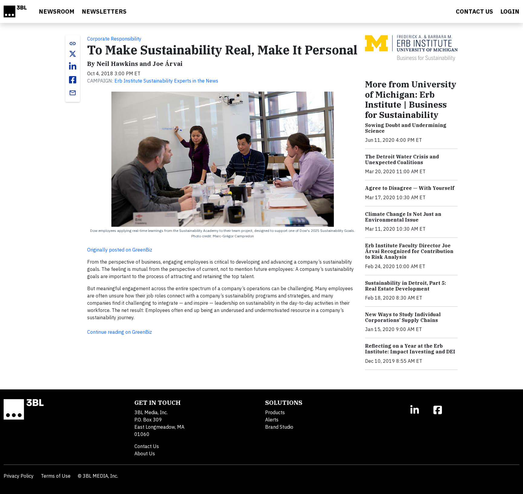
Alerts (271, 420)
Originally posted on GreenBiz (119, 250)
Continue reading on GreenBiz (119, 332)
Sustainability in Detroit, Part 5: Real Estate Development (405, 286)
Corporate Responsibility (114, 39)
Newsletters (104, 11)
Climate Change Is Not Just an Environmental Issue (403, 217)
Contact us (474, 11)
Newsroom (56, 11)
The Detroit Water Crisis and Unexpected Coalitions (402, 159)
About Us (144, 453)
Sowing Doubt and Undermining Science (405, 128)
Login (509, 11)
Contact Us (146, 446)
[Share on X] (72, 54)
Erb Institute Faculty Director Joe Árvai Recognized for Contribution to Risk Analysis (409, 251)
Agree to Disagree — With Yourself (409, 188)
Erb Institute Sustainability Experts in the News (166, 81)
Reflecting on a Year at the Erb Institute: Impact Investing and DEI (410, 349)
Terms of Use (56, 476)
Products (275, 412)
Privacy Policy (19, 476)
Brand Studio (279, 427)
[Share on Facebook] (72, 80)
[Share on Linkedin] (72, 66)
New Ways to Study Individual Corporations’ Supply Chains (403, 317)
